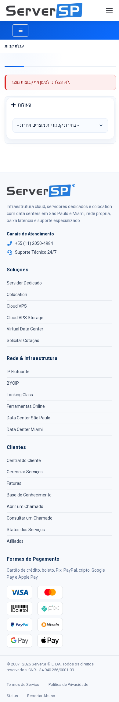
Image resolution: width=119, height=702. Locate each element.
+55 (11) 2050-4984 (34, 243)
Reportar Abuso (41, 695)
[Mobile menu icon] (109, 10)
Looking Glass (20, 394)
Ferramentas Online (26, 406)
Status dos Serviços (26, 529)
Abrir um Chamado (25, 506)
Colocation (17, 294)
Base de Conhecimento (29, 494)
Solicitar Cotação (23, 340)
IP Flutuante (18, 371)
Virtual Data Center (25, 328)
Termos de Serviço (23, 684)
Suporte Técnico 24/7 (35, 252)
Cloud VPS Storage (25, 317)
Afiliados (15, 541)
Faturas (14, 483)
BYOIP (13, 383)
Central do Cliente (24, 460)
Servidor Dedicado (24, 282)
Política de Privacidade (68, 684)
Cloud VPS (17, 306)
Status (12, 695)
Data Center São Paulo (28, 417)
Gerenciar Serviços (25, 471)
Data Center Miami (25, 429)
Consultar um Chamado (29, 518)
